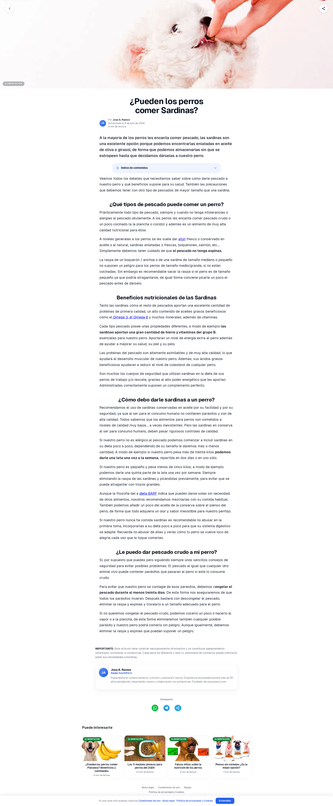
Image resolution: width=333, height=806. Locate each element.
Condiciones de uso (169, 787)
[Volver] (9, 8)
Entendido (225, 800)
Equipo (187, 787)
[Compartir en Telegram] (166, 708)
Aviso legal (148, 787)
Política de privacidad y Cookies (166, 792)
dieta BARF (148, 493)
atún (182, 239)
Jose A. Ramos (121, 119)
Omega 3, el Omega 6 (130, 317)
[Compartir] (323, 8)
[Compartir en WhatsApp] (155, 708)
